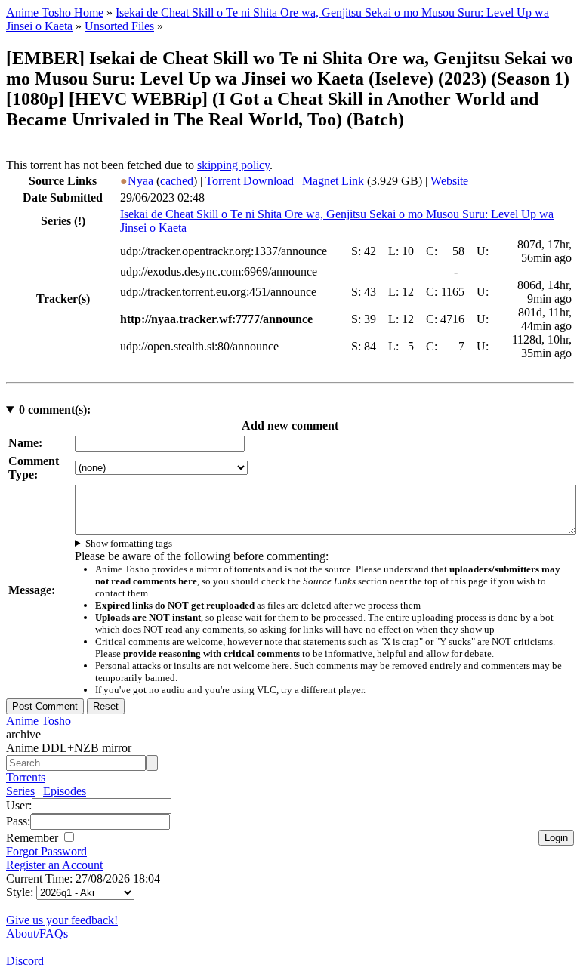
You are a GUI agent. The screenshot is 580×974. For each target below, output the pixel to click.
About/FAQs (37, 933)
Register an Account (54, 864)
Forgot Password (46, 851)
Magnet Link (333, 180)
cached (176, 180)
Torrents (25, 777)
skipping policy (233, 165)
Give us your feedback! (62, 920)
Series (20, 790)
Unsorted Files (119, 26)
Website (449, 180)
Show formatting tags (128, 543)
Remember (33, 837)
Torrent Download (249, 180)
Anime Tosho (38, 720)
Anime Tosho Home (54, 12)
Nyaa (136, 180)
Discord (25, 960)
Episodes (64, 790)
